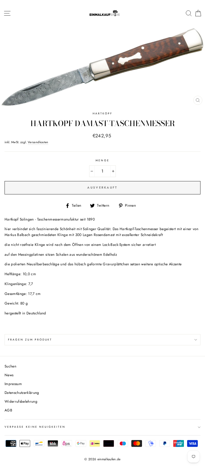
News (9, 375)
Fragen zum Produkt (30, 340)
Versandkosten (38, 142)
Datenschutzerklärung (22, 392)
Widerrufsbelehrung (21, 401)
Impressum (13, 383)
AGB (8, 410)
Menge (102, 160)
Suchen (10, 366)
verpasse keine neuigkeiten (35, 427)
